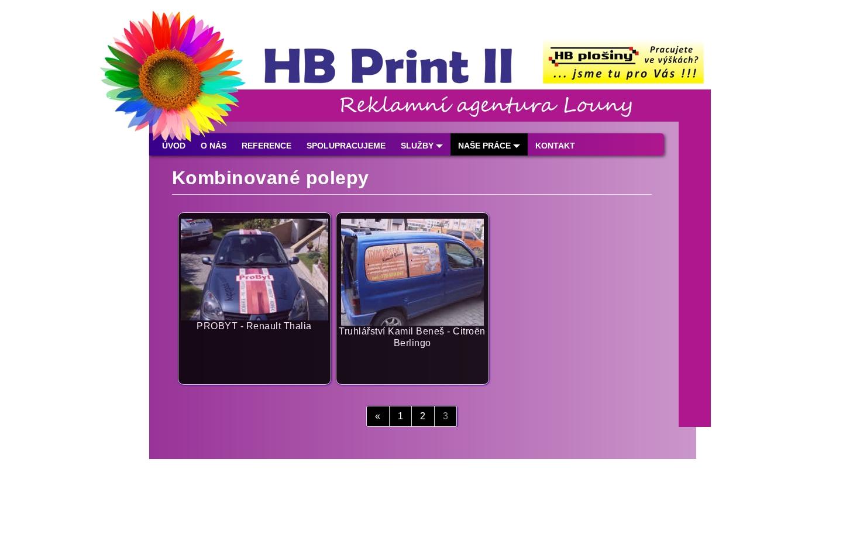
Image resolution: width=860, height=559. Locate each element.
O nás (213, 145)
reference (266, 145)
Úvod (173, 145)
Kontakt (555, 145)
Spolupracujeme (346, 145)
